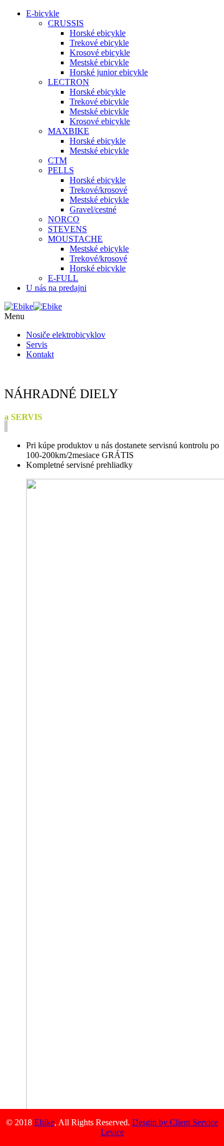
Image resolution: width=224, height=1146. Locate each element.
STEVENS (67, 229)
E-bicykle (42, 13)
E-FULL (63, 278)
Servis (36, 344)
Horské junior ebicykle (109, 72)
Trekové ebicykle (99, 42)
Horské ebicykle (98, 33)
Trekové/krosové (98, 189)
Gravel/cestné (93, 209)
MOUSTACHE (75, 238)
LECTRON (68, 82)
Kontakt (40, 354)
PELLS (61, 170)
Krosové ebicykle (100, 52)
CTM (57, 160)
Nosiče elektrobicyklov (65, 334)
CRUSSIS (66, 23)
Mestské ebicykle (99, 62)
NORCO (63, 219)
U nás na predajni (56, 287)
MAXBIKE (68, 131)
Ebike (44, 1122)
